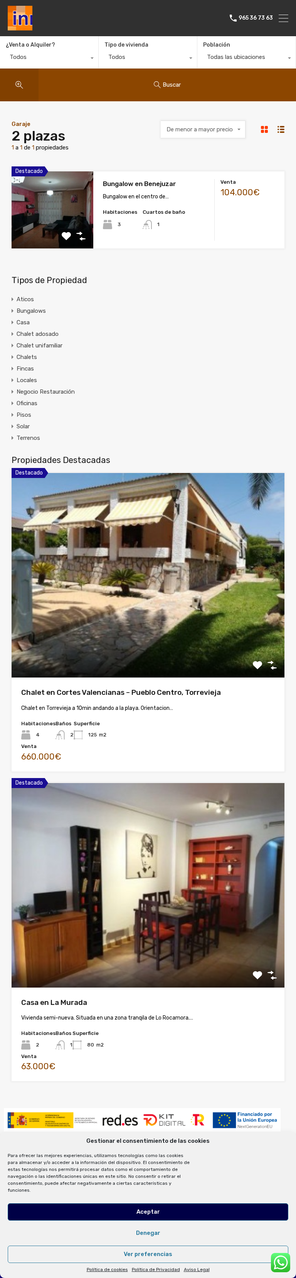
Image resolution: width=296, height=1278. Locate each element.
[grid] (264, 129)
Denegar (148, 1232)
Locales (27, 380)
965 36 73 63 (256, 18)
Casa (23, 322)
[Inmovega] (20, 26)
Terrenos (28, 437)
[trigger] (81, 236)
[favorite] (66, 236)
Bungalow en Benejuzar (139, 184)
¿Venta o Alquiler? (30, 45)
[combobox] (49, 59)
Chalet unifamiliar (39, 345)
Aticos (25, 299)
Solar (23, 426)
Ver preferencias (148, 1254)
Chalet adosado (38, 333)
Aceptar (148, 1211)
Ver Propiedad (53, 233)
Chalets (27, 357)
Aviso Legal (197, 1269)
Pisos (24, 414)
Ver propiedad (148, 636)
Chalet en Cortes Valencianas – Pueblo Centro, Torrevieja (121, 692)
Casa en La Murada (54, 1002)
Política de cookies (107, 1269)
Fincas (25, 368)
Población (216, 45)
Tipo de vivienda (126, 45)
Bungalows (31, 310)
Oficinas (27, 403)
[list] (281, 129)
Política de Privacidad (156, 1269)
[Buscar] (19, 85)
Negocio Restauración (46, 391)
